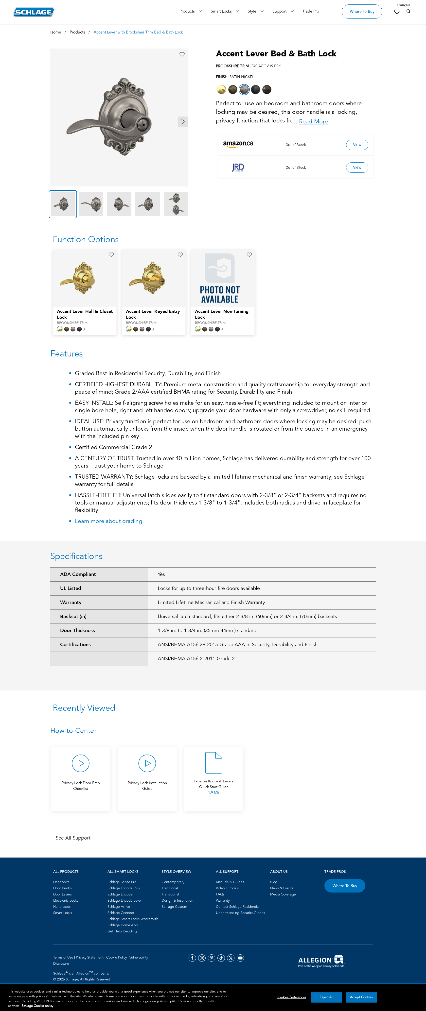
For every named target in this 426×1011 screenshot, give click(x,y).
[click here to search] (408, 11)
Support (279, 11)
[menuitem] (79, 882)
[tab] (63, 204)
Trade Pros (335, 872)
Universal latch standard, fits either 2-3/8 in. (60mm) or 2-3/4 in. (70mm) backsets (247, 616)
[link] (397, 12)
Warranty (70, 603)
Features (66, 353)
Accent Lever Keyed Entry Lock (153, 314)
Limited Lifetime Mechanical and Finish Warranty (211, 602)
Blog (273, 882)
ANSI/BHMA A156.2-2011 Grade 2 (196, 658)
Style (252, 11)
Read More (313, 121)
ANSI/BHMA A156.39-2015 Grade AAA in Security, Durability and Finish (238, 644)
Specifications (76, 556)
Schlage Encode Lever (124, 900)
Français (403, 5)
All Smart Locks (123, 872)
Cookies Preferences (291, 997)
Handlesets (62, 906)
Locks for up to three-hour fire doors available (209, 588)
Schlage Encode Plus (123, 888)
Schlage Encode (120, 894)
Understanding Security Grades (240, 912)
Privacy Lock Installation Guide (147, 786)
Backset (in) (73, 617)
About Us (279, 872)
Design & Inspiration (177, 900)
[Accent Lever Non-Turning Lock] (219, 278)
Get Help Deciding (122, 931)
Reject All (326, 997)
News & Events (281, 888)
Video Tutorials (227, 888)
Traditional (170, 888)
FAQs (220, 894)
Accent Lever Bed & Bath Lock (276, 54)
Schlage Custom (174, 906)
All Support (227, 872)
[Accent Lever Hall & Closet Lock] (81, 278)
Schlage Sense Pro (121, 882)
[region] (213, 997)
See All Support (73, 838)
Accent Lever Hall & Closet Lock (85, 314)
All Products (66, 872)
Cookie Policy (117, 957)
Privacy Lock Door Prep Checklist (81, 786)
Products (187, 11)
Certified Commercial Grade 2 (113, 448)
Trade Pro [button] (310, 11)
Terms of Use (63, 957)
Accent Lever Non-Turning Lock (221, 314)
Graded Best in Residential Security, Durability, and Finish (148, 374)
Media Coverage (283, 894)
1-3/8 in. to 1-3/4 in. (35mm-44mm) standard (207, 630)
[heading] (213, 731)
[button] (182, 54)
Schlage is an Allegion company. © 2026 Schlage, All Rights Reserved (81, 976)
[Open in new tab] (321, 961)
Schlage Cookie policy (37, 1005)
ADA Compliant (78, 574)
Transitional (170, 894)
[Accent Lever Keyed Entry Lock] (150, 278)
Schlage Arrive (118, 906)
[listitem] (221, 89)
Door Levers (62, 894)
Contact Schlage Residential (237, 906)
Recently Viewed (84, 708)
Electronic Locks (65, 900)
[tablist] (119, 204)
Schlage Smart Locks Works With (132, 919)
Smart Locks (221, 11)
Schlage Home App (122, 925)
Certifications (75, 645)
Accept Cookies (361, 997)
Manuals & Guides (230, 882)
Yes (161, 574)
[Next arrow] (183, 122)
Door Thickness (77, 631)
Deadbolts (61, 882)
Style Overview (176, 872)
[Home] (33, 12)
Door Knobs (62, 888)
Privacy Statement (90, 957)
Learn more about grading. (109, 521)
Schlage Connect (120, 912)
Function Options (86, 239)
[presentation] (85, 317)
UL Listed (70, 588)
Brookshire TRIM (72, 322)
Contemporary (173, 882)
